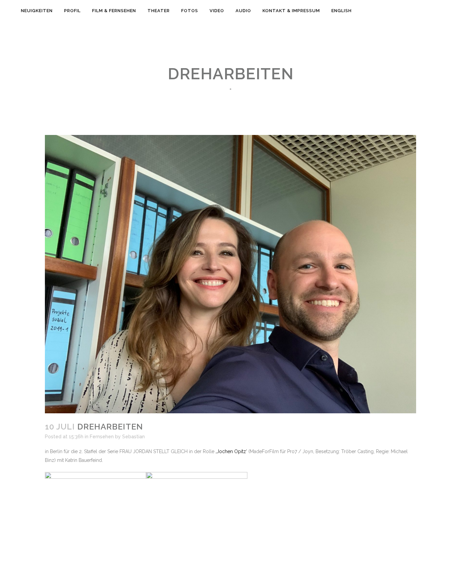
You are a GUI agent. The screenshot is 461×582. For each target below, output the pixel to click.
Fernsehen (102, 436)
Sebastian (133, 436)
